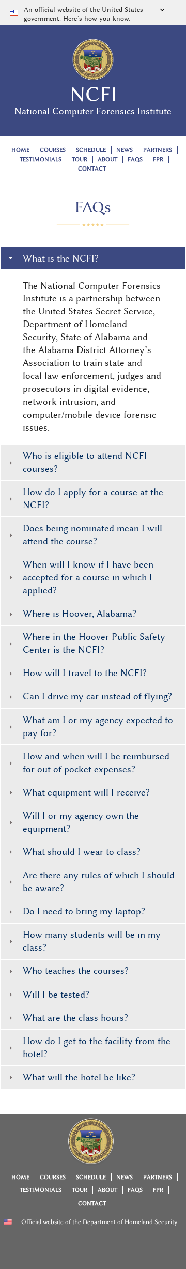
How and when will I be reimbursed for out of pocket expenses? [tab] (96, 763)
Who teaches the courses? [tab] (76, 970)
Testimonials (40, 159)
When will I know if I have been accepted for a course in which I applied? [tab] (88, 577)
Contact (92, 168)
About (107, 159)
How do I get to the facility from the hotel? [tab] (97, 1047)
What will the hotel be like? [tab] (79, 1077)
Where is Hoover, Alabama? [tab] (79, 613)
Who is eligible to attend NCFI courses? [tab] (85, 462)
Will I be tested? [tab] (56, 994)
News (124, 150)
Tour (79, 159)
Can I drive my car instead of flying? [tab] (97, 696)
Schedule (91, 150)
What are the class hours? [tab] (75, 1017)
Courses (53, 150)
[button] (93, 12)
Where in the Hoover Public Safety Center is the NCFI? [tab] (94, 643)
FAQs (135, 159)
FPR (158, 159)
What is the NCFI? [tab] (61, 258)
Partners (157, 150)
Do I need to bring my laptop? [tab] (84, 911)
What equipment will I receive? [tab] (86, 792)
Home (20, 150)
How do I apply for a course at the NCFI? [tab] (93, 498)
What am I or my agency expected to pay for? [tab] (98, 726)
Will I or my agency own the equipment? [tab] (81, 822)
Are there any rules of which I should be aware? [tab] (99, 881)
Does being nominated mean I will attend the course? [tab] (92, 535)
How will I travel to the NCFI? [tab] (85, 673)
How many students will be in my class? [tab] (92, 941)
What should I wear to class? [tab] (82, 852)
